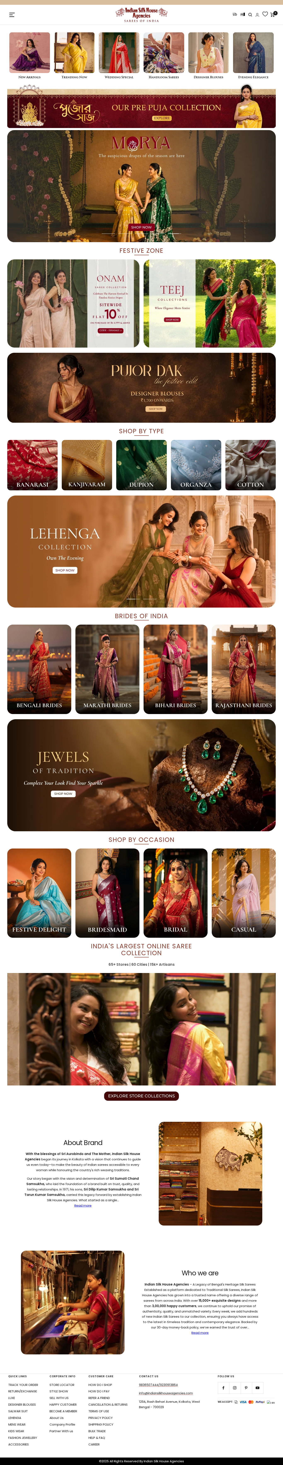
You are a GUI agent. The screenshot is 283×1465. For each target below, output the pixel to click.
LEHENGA (14, 1418)
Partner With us (61, 1431)
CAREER (94, 1444)
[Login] (257, 15)
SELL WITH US (59, 1398)
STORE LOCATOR (62, 1385)
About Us (57, 1418)
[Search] (250, 15)
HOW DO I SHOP (100, 1385)
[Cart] (272, 15)
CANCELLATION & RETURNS (108, 1404)
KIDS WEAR (16, 1431)
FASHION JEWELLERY (22, 1438)
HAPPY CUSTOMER (63, 1404)
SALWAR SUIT (18, 1411)
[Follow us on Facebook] (223, 1388)
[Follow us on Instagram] (235, 1388)
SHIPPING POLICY (100, 1424)
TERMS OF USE (98, 1411)
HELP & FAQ (96, 1438)
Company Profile (62, 1424)
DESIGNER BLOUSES (22, 1404)
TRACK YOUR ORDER (23, 1385)
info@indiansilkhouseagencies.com (166, 1393)
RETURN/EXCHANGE (22, 1391)
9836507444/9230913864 (158, 1385)
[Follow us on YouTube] (257, 1388)
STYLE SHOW (59, 1391)
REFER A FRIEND (99, 1398)
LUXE (11, 1398)
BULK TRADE (97, 1431)
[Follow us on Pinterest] (246, 1388)
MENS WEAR (16, 1424)
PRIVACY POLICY (100, 1418)
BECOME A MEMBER (63, 1411)
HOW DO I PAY (99, 1391)
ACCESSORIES (18, 1444)
